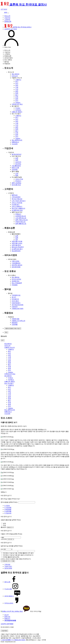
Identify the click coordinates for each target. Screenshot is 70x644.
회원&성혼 (7, 21)
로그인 (14, 297)
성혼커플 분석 (16, 245)
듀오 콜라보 (15, 277)
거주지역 (4, 539)
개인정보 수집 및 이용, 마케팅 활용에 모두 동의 (18, 553)
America (17, 102)
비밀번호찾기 (16, 303)
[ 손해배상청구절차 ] (19, 640)
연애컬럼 (15, 285)
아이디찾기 (15, 301)
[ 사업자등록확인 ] (7, 640)
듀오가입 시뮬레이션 (18, 208)
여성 (4, 525)
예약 (5, 12)
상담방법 (15, 169)
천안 (16, 100)
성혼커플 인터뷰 (17, 241)
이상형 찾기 (15, 204)
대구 (16, 83)
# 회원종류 (7, 509)
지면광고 (18, 110)
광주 (16, 91)
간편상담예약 (16, 197)
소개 (16, 173)
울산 (16, 95)
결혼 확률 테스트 (20, 223)
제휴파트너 (15, 142)
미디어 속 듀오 (16, 279)
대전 (16, 85)
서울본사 (18, 79)
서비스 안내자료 (17, 202)
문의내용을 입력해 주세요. (9, 502)
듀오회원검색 (16, 251)
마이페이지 (15, 299)
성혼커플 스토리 (17, 243)
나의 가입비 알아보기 (19, 201)
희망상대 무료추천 (18, 247)
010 (2, 549)
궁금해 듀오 (15, 281)
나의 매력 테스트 (20, 218)
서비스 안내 (19, 179)
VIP (16, 239)
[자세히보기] (29, 555)
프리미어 (18, 162)
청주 (16, 99)
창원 (16, 93)
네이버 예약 (8, 568)
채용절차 (15, 322)
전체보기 (18, 214)
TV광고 (17, 108)
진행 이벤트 (15, 261)
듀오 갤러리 (15, 74)
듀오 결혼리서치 (17, 140)
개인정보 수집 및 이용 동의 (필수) (14, 555)
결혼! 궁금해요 (16, 183)
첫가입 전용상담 (17, 199)
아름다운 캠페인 (17, 112)
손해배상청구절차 (17, 308)
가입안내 (7, 18)
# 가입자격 (7, 513)
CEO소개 (15, 76)
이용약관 (15, 306)
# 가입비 (7, 505)
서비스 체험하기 (17, 206)
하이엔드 (18, 164)
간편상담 (7, 564)
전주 (16, 97)
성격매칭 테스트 (20, 216)
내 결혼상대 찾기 (17, 249)
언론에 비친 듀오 (17, 104)
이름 (2, 537)
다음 (13, 561)
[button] (12, 328)
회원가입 (7, 616)
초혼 (16, 158)
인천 (16, 89)
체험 (16, 175)
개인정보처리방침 (17, 305)
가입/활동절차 (16, 166)
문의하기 (18, 181)
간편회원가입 (16, 295)
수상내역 (15, 144)
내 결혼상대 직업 (17, 210)
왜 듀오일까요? (16, 154)
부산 (16, 81)
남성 (4, 523)
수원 (16, 87)
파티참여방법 (16, 267)
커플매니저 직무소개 (18, 321)
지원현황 (15, 324)
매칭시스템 (15, 167)
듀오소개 (7, 16)
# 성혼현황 (7, 511)
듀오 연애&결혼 (17, 283)
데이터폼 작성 (16, 185)
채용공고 (7, 618)
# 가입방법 (7, 507)
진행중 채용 (15, 319)
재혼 (16, 160)
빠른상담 (15, 195)
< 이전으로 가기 (5, 561)
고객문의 (7, 19)
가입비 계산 (8, 566)
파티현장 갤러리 (17, 265)
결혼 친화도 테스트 (21, 220)
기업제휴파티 (16, 263)
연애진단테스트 (20, 222)
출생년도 (4, 527)
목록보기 (4, 492)
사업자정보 (4, 630)
